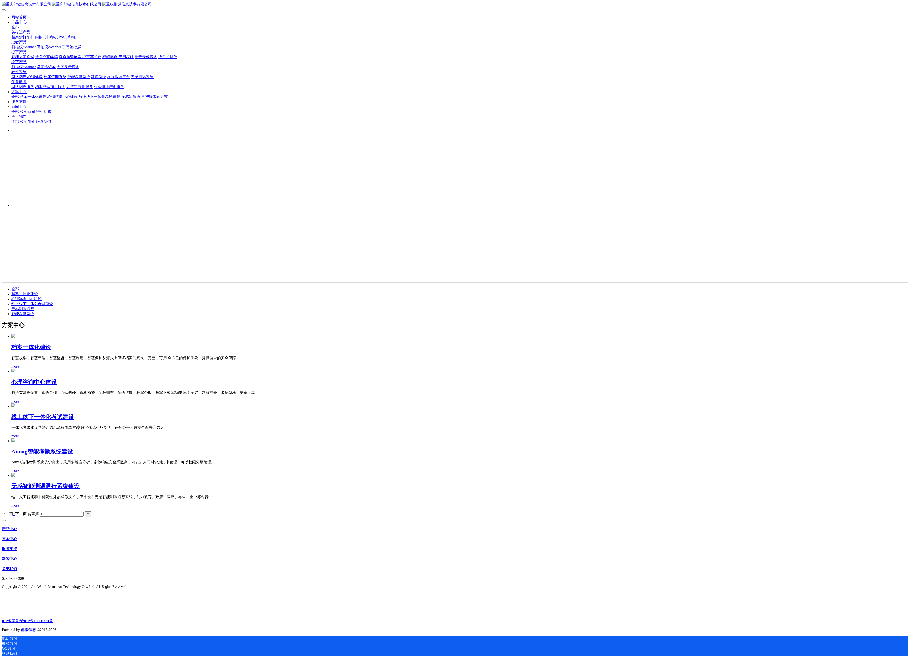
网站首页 (19, 17)
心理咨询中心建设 (26, 299)
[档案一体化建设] (13, 336)
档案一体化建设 (24, 294)
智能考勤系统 (22, 314)
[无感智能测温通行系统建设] (13, 475)
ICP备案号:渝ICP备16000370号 (27, 621)
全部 (15, 27)
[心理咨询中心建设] (13, 371)
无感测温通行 (22, 309)
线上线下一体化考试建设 (32, 304)
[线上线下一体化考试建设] (13, 406)
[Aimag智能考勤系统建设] (13, 441)
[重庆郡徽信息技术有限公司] (455, 4)
